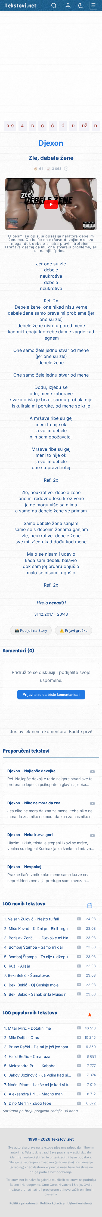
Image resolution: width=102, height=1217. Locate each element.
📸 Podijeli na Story (31, 630)
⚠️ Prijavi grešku (74, 630)
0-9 (10, 126)
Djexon (51, 143)
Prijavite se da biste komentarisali (51, 695)
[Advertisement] (51, 65)
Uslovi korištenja (79, 1203)
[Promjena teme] (81, 5)
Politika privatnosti (24, 1203)
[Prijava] (68, 5)
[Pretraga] (54, 5)
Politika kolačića (52, 1203)
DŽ (84, 126)
